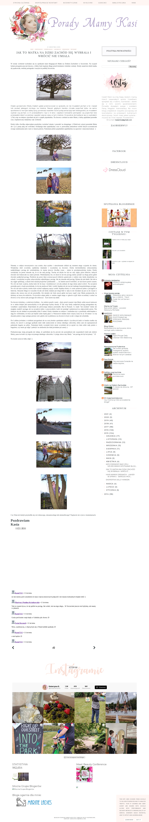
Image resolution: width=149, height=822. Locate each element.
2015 (106, 433)
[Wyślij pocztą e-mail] (16, 528)
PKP (32, 49)
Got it (138, 819)
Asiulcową (73, 817)
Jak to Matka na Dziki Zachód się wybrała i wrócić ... (120, 470)
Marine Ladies (110, 334)
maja (109, 458)
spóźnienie (48, 49)
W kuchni (88, 3)
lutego (110, 487)
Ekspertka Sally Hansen (117, 480)
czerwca (111, 455)
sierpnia (111, 449)
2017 (106, 427)
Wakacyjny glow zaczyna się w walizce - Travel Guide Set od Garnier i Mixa (123, 298)
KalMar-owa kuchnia (112, 372)
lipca (109, 452)
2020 (107, 417)
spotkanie (39, 49)
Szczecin (57, 49)
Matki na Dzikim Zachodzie (68, 64)
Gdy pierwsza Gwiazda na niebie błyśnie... (123, 362)
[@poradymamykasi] (45, 687)
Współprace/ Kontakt (46, 3)
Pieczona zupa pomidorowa (119, 375)
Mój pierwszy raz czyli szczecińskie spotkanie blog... (121, 465)
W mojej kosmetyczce (113, 398)
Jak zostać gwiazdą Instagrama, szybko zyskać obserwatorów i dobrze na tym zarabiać (122, 351)
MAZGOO (108, 313)
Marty (29, 106)
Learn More (129, 819)
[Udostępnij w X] (21, 528)
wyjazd (73, 49)
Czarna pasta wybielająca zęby (121, 239)
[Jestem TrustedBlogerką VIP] (77, 787)
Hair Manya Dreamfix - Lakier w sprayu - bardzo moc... (120, 476)
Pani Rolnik (108, 359)
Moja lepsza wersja (112, 293)
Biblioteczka (119, 3)
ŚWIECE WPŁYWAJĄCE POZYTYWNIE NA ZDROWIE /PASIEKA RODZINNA (122, 318)
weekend (66, 49)
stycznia (111, 490)
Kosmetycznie (70, 3)
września (112, 445)
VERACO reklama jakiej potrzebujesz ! (122, 283)
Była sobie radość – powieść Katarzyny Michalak (115, 309)
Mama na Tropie (111, 306)
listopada (112, 439)
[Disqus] (54, 560)
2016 (106, 430)
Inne (134, 3)
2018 (107, 424)
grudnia (111, 436)
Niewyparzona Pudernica (114, 347)
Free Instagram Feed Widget (75, 757)
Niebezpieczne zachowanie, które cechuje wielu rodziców (117, 329)
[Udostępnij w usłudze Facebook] (23, 528)
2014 (106, 494)
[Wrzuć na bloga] (19, 528)
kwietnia (111, 462)
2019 (106, 420)
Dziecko (102, 3)
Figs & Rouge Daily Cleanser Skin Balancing (122, 337)
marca (110, 484)
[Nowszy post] (13, 648)
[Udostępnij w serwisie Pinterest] (25, 528)
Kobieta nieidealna (112, 280)
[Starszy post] (94, 648)
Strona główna (21, 3)
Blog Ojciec (109, 326)
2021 (106, 414)
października (114, 442)
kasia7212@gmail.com (123, 120)
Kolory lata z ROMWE (118, 250)
